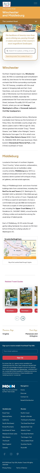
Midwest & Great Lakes (9, 434)
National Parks (7, 416)
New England (6, 444)
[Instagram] (11, 454)
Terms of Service (21, 468)
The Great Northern (27, 434)
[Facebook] (4, 454)
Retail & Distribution (27, 400)
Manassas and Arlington (32, 335)
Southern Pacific (26, 444)
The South (5, 441)
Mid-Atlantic (6, 437)
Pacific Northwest (8, 423)
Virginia (5, 334)
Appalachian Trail (26, 427)
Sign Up (20, 358)
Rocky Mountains (8, 427)
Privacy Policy (6, 468)
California (5, 420)
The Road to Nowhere (28, 420)
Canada (5, 448)
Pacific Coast (25, 413)
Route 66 (24, 448)
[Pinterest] (18, 454)
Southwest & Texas (8, 430)
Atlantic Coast (25, 430)
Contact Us (24, 397)
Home (23, 390)
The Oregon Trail (26, 437)
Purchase (10, 311)
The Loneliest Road (8, 9)
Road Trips (6, 413)
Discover (23, 393)
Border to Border (26, 416)
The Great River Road (27, 423)
